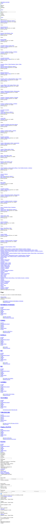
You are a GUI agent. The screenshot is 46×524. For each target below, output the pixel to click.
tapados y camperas (12, 130)
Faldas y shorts (3, 150)
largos (13, 124)
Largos (12, 45)
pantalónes (7, 136)
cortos (10, 124)
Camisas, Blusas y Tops (4, 79)
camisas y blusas (10, 149)
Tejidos (1, 162)
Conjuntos (2, 183)
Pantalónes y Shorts (7, 167)
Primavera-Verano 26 (4, 66)
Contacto (2, 248)
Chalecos (7, 45)
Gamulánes (2, 40)
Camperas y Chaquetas (4, 92)
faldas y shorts (9, 155)
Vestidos (22, 167)
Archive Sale (3, 112)
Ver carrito (2, 508)
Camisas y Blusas (3, 144)
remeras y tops (9, 161)
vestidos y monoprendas (14, 143)
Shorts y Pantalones (12, 207)
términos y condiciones (7, 496)
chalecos (16, 124)
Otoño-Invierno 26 (4, 20)
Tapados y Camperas (4, 125)
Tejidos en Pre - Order (4, 209)
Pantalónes (2, 131)
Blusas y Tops (17, 167)
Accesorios (2, 52)
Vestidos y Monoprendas (5, 86)
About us (17, 248)
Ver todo (2, 65)
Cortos (10, 45)
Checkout (2, 514)
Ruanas (1, 34)
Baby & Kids (3, 176)
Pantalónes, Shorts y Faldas (5, 73)
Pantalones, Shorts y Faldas (5, 59)
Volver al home (3, 296)
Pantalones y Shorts (4, 241)
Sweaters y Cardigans (4, 46)
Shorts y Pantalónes (4, 202)
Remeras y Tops (3, 28)
